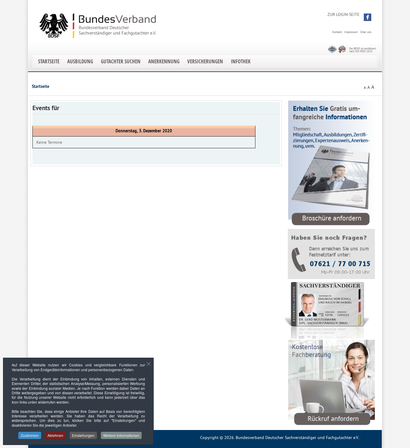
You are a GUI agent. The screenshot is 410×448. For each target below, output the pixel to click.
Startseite (48, 61)
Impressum (351, 32)
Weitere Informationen (121, 435)
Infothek (241, 61)
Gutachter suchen (120, 61)
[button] (367, 17)
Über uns (365, 32)
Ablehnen (55, 435)
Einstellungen (83, 435)
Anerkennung (163, 61)
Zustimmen (30, 435)
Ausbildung (80, 61)
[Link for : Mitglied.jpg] (326, 310)
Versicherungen (205, 61)
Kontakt (337, 32)
